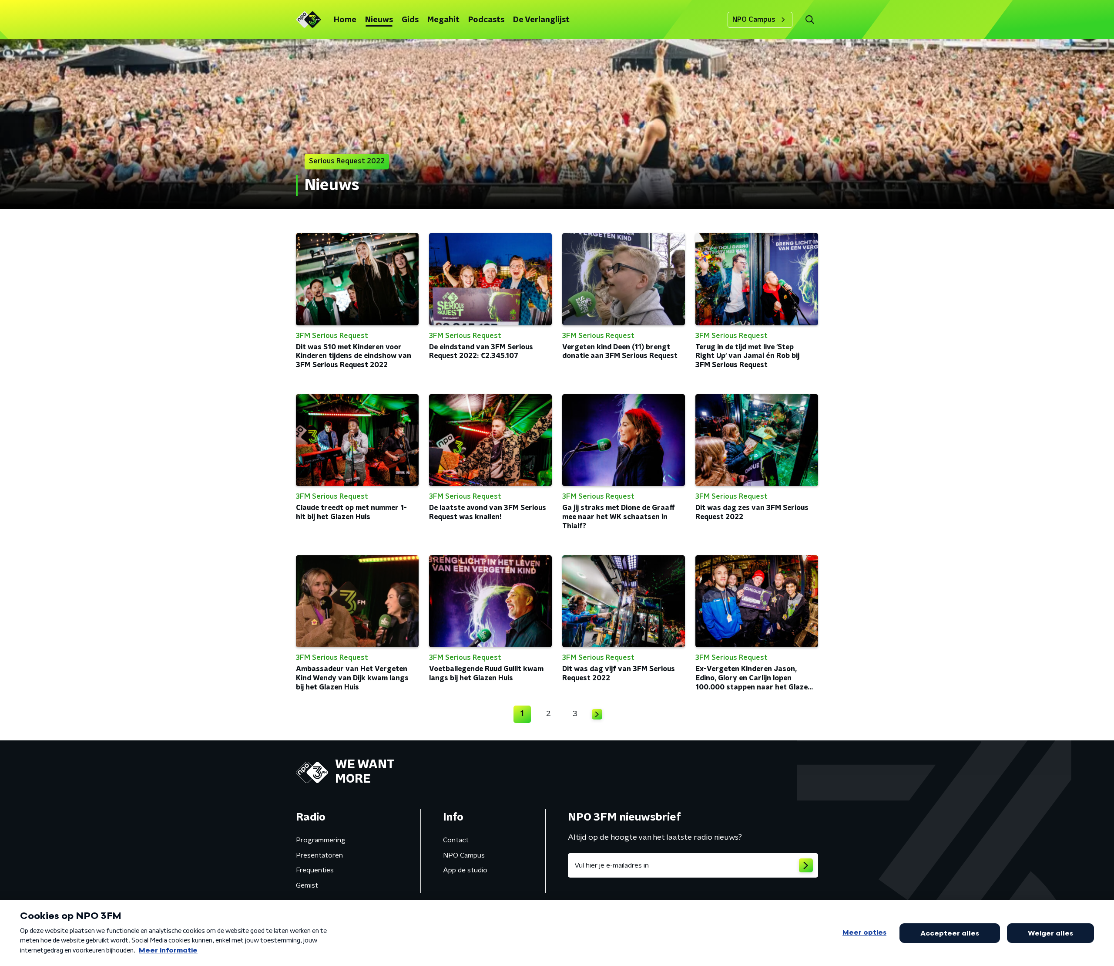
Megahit (443, 20)
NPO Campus (753, 19)
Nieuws (379, 20)
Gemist (307, 885)
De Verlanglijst (541, 20)
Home (345, 20)
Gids (410, 20)
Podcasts (486, 20)
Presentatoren (319, 855)
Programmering (321, 840)
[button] (809, 20)
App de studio (465, 870)
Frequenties (315, 870)
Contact (456, 840)
